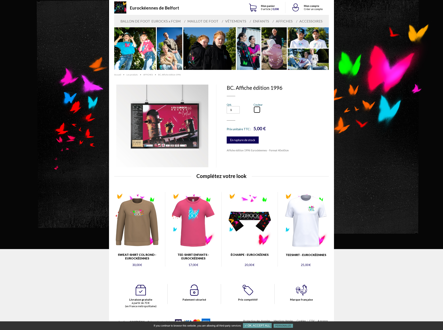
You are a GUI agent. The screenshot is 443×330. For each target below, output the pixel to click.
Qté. (229, 104)
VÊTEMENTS (235, 21)
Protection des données (256, 320)
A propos (323, 320)
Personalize (283, 325)
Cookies (301, 320)
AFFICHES (284, 21)
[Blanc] (257, 109)
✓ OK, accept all (257, 325)
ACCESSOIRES (311, 21)
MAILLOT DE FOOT (202, 21)
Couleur (258, 104)
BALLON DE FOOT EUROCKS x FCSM (150, 21)
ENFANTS (261, 21)
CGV (311, 320)
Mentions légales (283, 320)
